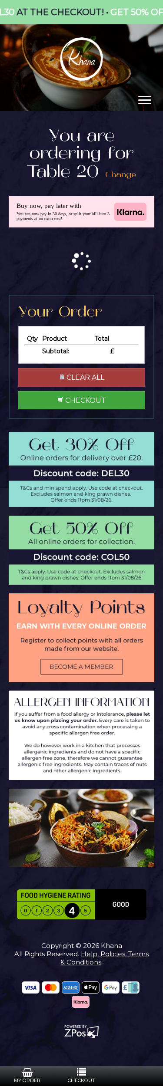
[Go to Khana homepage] (81, 59)
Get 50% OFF (119, 12)
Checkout (84, 400)
